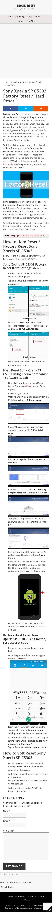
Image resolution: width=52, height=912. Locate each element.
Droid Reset (26, 6)
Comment (8, 830)
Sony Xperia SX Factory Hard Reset (28, 236)
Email (6, 821)
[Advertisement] (26, 50)
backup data (9, 164)
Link (29, 386)
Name (6, 811)
